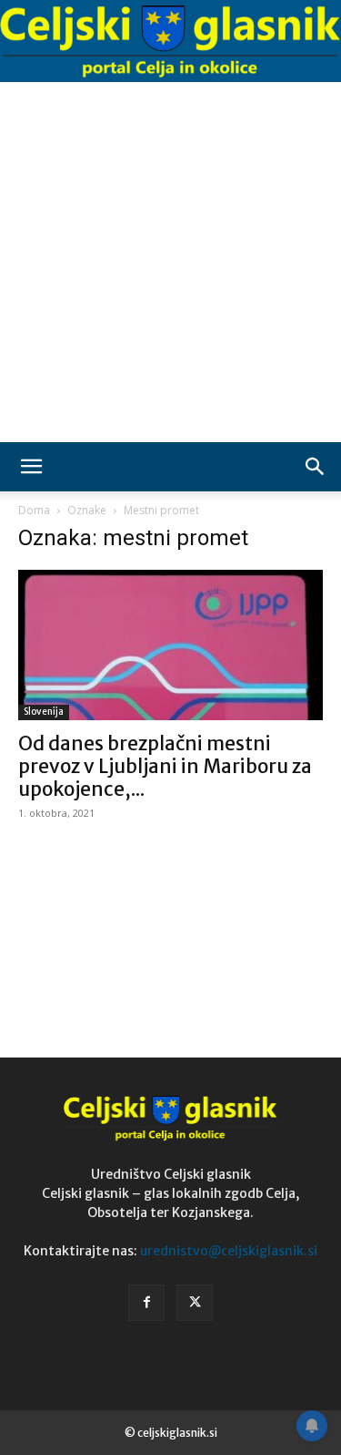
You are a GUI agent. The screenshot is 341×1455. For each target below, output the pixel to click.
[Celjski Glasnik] (170, 41)
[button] (31, 466)
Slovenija (44, 711)
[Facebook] (146, 1303)
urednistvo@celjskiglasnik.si (228, 1251)
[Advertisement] (170, 262)
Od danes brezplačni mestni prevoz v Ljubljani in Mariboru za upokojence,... (165, 766)
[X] (194, 1303)
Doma (34, 510)
